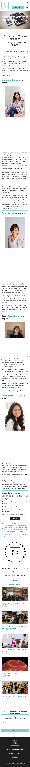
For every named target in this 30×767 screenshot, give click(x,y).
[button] (27, 7)
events (11, 525)
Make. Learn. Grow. (9, 60)
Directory (11, 753)
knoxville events (12, 527)
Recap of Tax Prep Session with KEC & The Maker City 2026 (15, 627)
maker (6, 529)
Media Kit (18, 753)
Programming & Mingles (18, 749)
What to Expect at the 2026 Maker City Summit (14, 697)
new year (6, 531)
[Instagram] (21, 3)
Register (15, 518)
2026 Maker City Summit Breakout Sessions (14, 651)
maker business (18, 529)
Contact (7, 749)
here (25, 514)
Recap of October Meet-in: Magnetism (11, 674)
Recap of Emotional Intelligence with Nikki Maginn (13, 604)
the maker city (21, 531)
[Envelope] (27, 3)
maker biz (11, 529)
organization (13, 531)
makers (26, 529)
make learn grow (22, 527)
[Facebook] (24, 3)
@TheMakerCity (15, 584)
